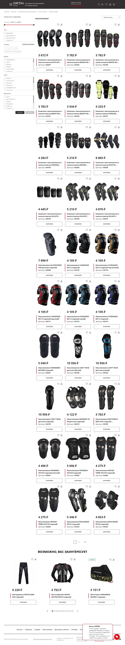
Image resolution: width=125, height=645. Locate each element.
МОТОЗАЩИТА (43, 12)
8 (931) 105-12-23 (76, 4)
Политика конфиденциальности (42, 639)
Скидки (37, 629)
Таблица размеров (28, 44)
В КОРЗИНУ (49, 70)
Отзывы (74, 629)
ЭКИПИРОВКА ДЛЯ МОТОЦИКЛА (27, 12)
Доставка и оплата (62, 629)
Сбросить (30, 112)
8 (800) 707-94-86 (76, 2)
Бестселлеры (47, 629)
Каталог (13, 12)
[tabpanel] (23, 581)
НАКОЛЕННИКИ (53, 12)
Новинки (28, 629)
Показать (20, 112)
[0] (106, 4)
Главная (6, 12)
